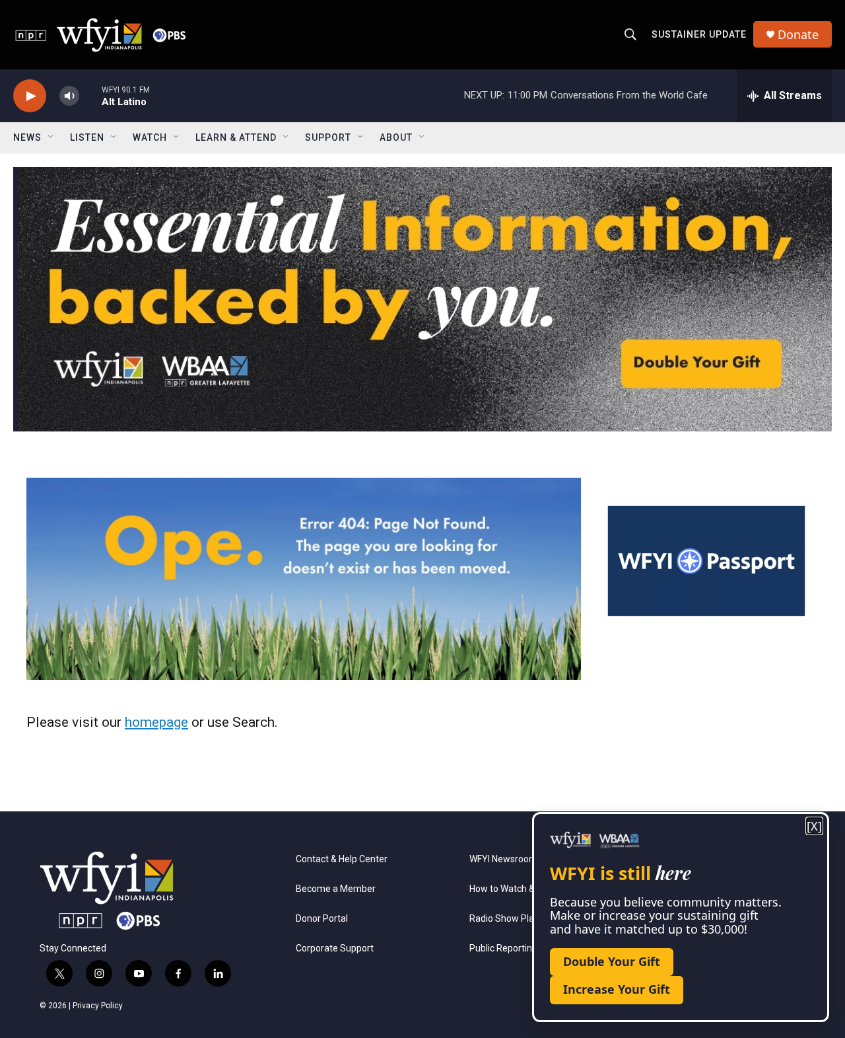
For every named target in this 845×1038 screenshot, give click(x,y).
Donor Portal (322, 919)
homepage (156, 722)
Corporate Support (335, 948)
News (27, 137)
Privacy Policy (98, 1005)
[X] (814, 826)
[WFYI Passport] (706, 561)
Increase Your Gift (616, 989)
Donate (798, 35)
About (396, 137)
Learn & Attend (236, 137)
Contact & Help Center (342, 859)
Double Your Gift (611, 961)
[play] (29, 96)
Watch (150, 137)
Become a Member (336, 889)
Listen (87, 137)
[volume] (69, 96)
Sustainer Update (699, 34)
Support (328, 137)
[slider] (90, 95)
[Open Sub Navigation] (51, 137)
